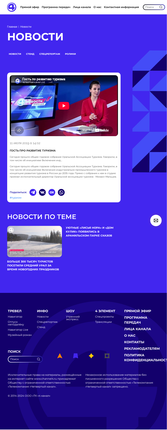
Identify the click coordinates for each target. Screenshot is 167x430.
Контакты (134, 342)
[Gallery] (64, 106)
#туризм (16, 197)
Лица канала (82, 7)
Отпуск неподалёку (16, 323)
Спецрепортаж (49, 54)
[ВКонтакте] (42, 192)
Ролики (70, 54)
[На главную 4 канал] (11, 6)
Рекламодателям (142, 349)
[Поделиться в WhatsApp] (61, 192)
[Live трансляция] (15, 414)
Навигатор (15, 316)
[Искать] (161, 7)
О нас (97, 7)
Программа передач (56, 7)
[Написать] (156, 220)
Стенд (30, 54)
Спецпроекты (104, 316)
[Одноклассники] (51, 192)
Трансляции (103, 322)
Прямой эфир (29, 7)
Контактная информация (121, 7)
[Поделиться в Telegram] (32, 192)
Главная (12, 26)
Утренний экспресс (73, 318)
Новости (25, 26)
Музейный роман (20, 335)
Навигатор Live (18, 330)
